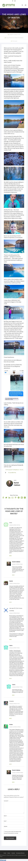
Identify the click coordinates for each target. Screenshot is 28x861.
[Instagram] (15, 1)
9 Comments (14, 41)
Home (5, 853)
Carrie (10, 645)
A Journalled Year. (12, 472)
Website (5, 826)
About (8, 853)
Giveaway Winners (20, 853)
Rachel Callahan (16, 561)
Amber (11, 724)
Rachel (11, 581)
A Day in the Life (9, 37)
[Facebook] (13, 1)
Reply (10, 555)
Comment (6, 800)
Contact (13, 853)
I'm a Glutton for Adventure (18, 37)
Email (5, 821)
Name (5, 815)
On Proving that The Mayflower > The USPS (15, 469)
